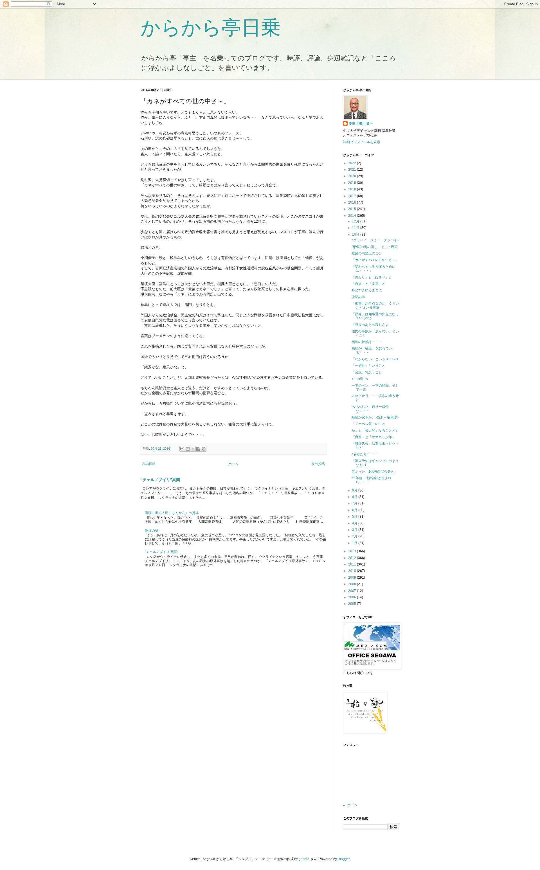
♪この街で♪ (360, 379)
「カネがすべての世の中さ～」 (375, 260)
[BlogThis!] (187, 449)
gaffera (304, 859)
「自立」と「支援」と (368, 284)
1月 (355, 543)
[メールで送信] (182, 449)
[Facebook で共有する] (198, 449)
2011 (352, 564)
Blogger (344, 859)
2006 (352, 597)
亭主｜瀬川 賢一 (361, 123)
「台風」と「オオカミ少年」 (373, 437)
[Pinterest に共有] (203, 449)
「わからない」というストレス (375, 359)
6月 (355, 510)
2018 (352, 189)
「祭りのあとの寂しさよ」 (372, 325)
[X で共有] (193, 449)
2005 (352, 604)
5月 (355, 517)
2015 (352, 209)
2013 (352, 551)
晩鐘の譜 (151, 531)
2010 (352, 571)
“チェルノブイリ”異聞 (160, 479)
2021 (352, 170)
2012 (352, 558)
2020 (352, 176)
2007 (352, 591)
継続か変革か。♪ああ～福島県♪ (375, 417)
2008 (352, 584)
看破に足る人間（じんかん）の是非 (172, 513)
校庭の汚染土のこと (367, 253)
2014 (352, 216)
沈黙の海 (358, 297)
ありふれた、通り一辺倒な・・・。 (370, 409)
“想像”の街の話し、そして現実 (375, 247)
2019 (352, 183)
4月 (355, 523)
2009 (352, 578)
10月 (356, 234)
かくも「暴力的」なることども (375, 430)
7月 (355, 503)
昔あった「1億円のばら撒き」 (374, 472)
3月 (355, 530)
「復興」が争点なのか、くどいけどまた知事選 (375, 305)
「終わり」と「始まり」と (372, 277)
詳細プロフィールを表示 (361, 142)
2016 (352, 202)
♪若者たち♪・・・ (365, 454)
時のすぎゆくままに (367, 290)
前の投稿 (318, 464)
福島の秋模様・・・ (367, 342)
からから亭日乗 (211, 28)
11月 (356, 228)
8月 (355, 497)
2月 (355, 536)
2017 (352, 196)
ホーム (233, 464)
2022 (352, 163)
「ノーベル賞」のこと (368, 424)
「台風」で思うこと (367, 372)
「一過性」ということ (368, 366)
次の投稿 (149, 464)
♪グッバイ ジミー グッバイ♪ (375, 240)
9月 (355, 490)
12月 (356, 221)
